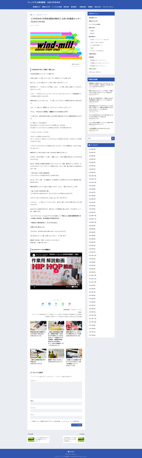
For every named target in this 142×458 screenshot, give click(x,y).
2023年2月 (92, 272)
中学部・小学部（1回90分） (97, 42)
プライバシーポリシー (108, 7)
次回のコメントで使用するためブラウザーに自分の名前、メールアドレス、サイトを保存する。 (56, 421)
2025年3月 (92, 206)
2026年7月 (92, 152)
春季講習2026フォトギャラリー (98, 66)
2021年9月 (92, 325)
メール (33, 408)
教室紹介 (92, 31)
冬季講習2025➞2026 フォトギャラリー (100, 63)
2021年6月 (92, 335)
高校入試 (73, 316)
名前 (32, 401)
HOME (71, 452)
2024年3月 (92, 245)
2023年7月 (92, 259)
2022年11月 (92, 279)
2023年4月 (92, 265)
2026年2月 (92, 169)
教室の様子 (66, 7)
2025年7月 (92, 192)
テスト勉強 (50, 314)
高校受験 (79, 316)
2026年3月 (92, 166)
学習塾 (47, 316)
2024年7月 (92, 232)
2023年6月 (92, 262)
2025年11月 (92, 179)
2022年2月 (92, 308)
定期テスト (54, 316)
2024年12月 (92, 215)
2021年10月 (92, 322)
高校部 (92, 48)
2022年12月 (92, 275)
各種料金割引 (83, 7)
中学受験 (65, 314)
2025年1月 (92, 212)
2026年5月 (92, 159)
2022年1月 (92, 312)
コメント (33, 381)
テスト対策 (58, 314)
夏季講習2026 (36, 7)
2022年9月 (92, 285)
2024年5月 (92, 239)
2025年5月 (92, 199)
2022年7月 (92, 292)
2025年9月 (92, 186)
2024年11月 (92, 219)
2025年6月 (92, 195)
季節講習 (90, 7)
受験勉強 (72, 314)
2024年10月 (92, 222)
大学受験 (78, 314)
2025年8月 (92, 189)
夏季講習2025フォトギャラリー (98, 60)
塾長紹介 (92, 33)
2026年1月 (92, 172)
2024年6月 (92, 235)
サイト (32, 414)
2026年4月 (92, 162)
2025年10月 (92, 182)
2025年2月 (92, 209)
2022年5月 (92, 298)
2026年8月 (92, 149)
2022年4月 (92, 302)
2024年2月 (92, 249)
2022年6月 (92, 295)
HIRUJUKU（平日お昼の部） (97, 51)
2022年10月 (92, 282)
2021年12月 (92, 315)
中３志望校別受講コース (96, 45)
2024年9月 (92, 225)
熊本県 (61, 316)
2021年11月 (92, 318)
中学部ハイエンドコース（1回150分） (100, 39)
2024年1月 (92, 252)
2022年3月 (92, 305)
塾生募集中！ (74, 7)
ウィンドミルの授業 (57, 7)
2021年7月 (92, 332)
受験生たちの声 (46, 7)
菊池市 (66, 316)
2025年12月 (92, 176)
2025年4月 (92, 202)
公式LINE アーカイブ (76, 309)
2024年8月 (92, 229)
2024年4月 (92, 242)
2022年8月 (92, 289)
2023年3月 (92, 269)
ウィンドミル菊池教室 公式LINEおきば (44, 2)
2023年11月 (92, 255)
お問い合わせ (97, 7)
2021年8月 (92, 328)
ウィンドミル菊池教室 (39, 314)
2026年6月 (92, 156)
